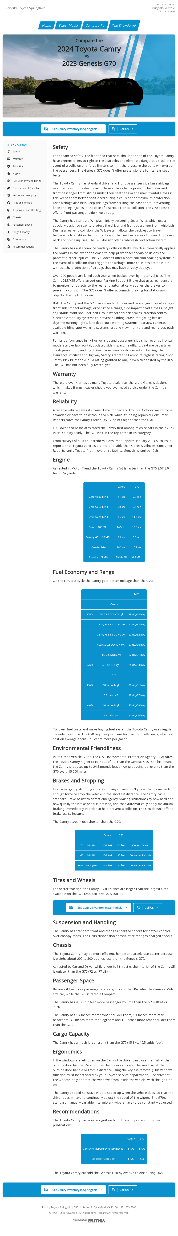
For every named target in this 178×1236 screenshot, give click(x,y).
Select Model (68, 25)
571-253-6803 (167, 11)
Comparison (19, 145)
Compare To (95, 25)
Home (47, 25)
